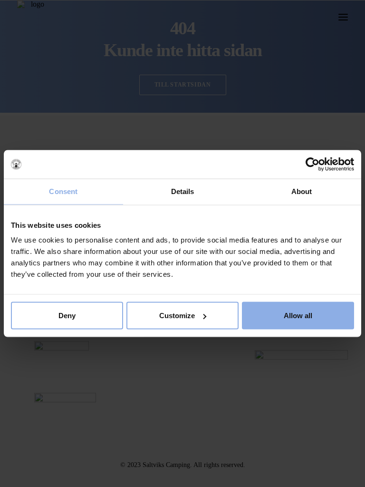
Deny (67, 316)
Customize (177, 316)
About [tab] (301, 191)
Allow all (298, 316)
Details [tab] (182, 191)
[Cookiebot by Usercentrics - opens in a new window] (312, 164)
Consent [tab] (63, 191)
